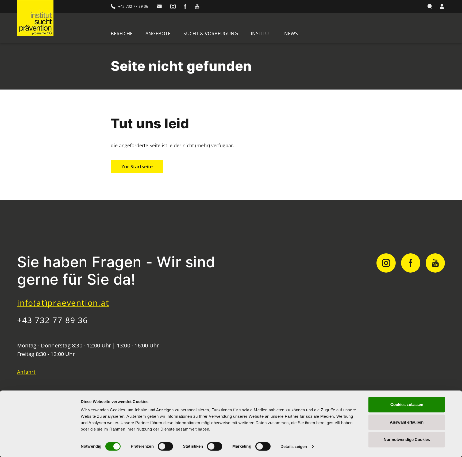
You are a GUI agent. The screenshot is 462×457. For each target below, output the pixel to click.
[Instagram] (173, 6)
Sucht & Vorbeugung (210, 33)
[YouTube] (197, 6)
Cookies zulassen (406, 404)
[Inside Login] (442, 6)
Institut (261, 33)
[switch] (165, 446)
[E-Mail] (159, 6)
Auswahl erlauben (407, 422)
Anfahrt (26, 371)
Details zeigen (293, 446)
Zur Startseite (137, 166)
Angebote (158, 33)
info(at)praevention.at (63, 302)
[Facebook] (185, 6)
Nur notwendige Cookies (407, 439)
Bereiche (122, 33)
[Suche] (429, 6)
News (291, 33)
